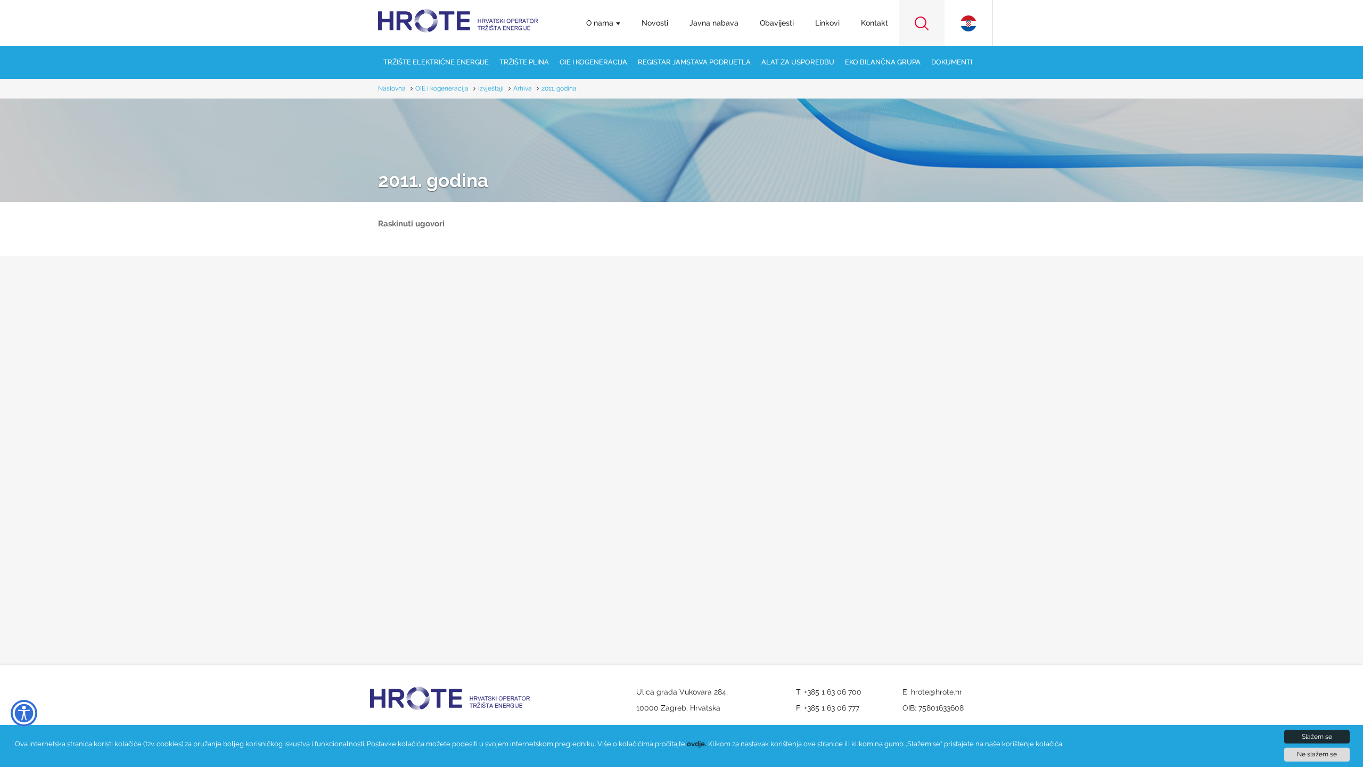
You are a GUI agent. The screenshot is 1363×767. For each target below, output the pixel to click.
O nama (599, 23)
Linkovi (827, 23)
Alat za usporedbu (797, 62)
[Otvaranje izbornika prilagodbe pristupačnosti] (24, 713)
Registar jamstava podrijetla (694, 62)
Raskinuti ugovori (411, 224)
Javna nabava (713, 23)
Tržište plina (524, 62)
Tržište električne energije (436, 62)
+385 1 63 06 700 (832, 692)
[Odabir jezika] (968, 23)
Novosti (655, 23)
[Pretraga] (922, 23)
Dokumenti (951, 62)
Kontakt (874, 23)
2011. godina (433, 180)
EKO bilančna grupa (883, 62)
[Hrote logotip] (458, 14)
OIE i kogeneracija (593, 62)
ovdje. (697, 744)
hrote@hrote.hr (936, 692)
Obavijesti (777, 23)
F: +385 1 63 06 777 (827, 708)
